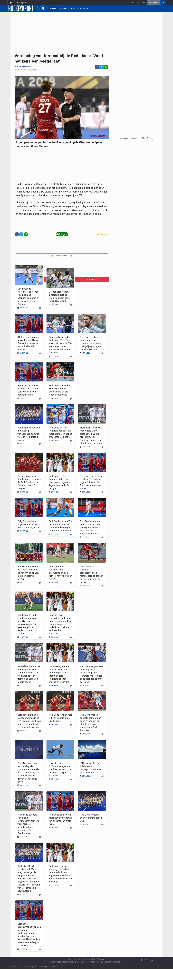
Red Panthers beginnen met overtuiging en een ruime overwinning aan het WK (60, 572)
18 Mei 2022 (21, 70)
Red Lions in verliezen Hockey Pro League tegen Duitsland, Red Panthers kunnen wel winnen (91, 482)
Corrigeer (104, 234)
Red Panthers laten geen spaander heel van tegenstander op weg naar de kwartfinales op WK (90, 527)
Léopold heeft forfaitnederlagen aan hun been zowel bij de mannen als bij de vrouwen (60, 769)
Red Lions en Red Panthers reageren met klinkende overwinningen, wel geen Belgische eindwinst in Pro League (27, 624)
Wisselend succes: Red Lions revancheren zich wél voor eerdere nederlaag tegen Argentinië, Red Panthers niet (28, 824)
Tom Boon (146, 138)
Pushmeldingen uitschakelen (110, 962)
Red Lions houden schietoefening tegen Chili (91, 817)
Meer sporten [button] (22, 2)
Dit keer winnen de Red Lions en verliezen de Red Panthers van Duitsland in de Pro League (29, 482)
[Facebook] (132, 2)
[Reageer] (40, 308)
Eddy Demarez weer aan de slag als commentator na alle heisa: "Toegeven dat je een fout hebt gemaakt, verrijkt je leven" (28, 772)
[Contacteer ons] (138, 2)
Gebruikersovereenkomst (61, 962)
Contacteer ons (74, 959)
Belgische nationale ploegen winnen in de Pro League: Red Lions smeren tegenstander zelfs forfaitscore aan (29, 720)
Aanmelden (154, 2)
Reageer (34, 70)
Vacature (101, 959)
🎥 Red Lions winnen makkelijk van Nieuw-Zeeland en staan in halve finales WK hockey (28, 343)
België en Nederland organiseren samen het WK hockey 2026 (28, 524)
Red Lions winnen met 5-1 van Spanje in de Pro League (60, 717)
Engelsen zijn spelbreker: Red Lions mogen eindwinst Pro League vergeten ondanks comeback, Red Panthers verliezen (60, 624)
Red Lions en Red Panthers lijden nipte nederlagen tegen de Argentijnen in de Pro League (59, 482)
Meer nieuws (62, 256)
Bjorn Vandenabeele (25, 66)
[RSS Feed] (144, 2)
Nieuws (53, 8)
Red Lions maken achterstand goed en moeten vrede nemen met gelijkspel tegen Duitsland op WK (91, 343)
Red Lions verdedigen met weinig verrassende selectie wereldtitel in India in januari (28, 433)
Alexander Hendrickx (129, 138)
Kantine (63, 8)
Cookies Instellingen (85, 962)
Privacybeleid (89, 959)
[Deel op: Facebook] (97, 67)
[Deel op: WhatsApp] (106, 67)
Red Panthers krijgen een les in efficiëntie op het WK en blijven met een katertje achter (28, 572)
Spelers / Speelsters (80, 8)
